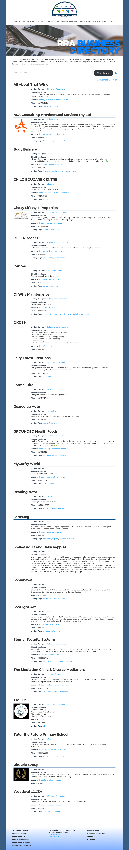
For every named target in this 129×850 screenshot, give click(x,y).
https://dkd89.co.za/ (47, 346)
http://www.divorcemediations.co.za (53, 685)
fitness (45, 171)
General (50, 389)
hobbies (51, 483)
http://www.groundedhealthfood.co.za (54, 449)
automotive (47, 423)
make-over (53, 286)
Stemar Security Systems (35, 639)
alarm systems (48, 661)
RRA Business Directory (90, 21)
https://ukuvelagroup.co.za (50, 780)
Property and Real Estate (57, 212)
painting (76, 314)
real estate (55, 230)
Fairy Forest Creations (32, 358)
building (46, 314)
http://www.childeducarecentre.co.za (54, 193)
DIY (51, 314)
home (54, 376)
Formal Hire (23, 385)
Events (50, 21)
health (50, 455)
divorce (56, 692)
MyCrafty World (27, 464)
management (59, 141)
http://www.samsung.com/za (50, 532)
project (69, 141)
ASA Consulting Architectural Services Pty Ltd (52, 115)
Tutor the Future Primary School (41, 734)
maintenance (59, 258)
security (69, 661)
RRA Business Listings (105, 80)
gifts (49, 106)
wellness (72, 171)
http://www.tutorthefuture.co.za (52, 750)
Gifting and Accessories (56, 89)
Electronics (63, 539)
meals (55, 455)
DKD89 (20, 322)
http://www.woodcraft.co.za (50, 805)
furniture (46, 811)
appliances (47, 539)
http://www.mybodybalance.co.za (52, 165)
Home (17, 21)
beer (45, 106)
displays (55, 539)
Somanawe (23, 580)
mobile (71, 539)
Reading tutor (25, 492)
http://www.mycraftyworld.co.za (52, 477)
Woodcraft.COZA (28, 792)
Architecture (48, 141)
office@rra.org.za (55, 834)
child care (47, 599)
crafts (45, 483)
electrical (57, 314)
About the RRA (28, 21)
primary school (58, 756)
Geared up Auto (27, 406)
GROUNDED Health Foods (36, 431)
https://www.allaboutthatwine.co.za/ (53, 100)
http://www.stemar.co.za (49, 655)
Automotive (51, 411)
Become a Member (69, 21)
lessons (55, 508)
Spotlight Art (25, 607)
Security (41, 21)
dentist (45, 286)
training (65, 171)
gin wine (54, 106)
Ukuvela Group (26, 765)
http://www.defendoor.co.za (50, 251)
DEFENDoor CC (26, 238)
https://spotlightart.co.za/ (49, 624)
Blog (57, 21)
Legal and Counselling (56, 674)
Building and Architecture (57, 119)
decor (45, 376)
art (44, 631)
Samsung (21, 517)
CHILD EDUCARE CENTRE (35, 179)
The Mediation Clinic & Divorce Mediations (49, 670)
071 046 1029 (54, 836)
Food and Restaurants (55, 436)
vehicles (56, 423)
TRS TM (20, 700)
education (47, 199)
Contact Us (107, 21)
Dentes (20, 266)
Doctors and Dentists (55, 271)
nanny (62, 599)
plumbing (85, 314)
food (45, 455)
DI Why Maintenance (31, 294)
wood (57, 811)
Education (51, 184)
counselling (47, 692)
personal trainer (55, 171)
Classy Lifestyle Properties (36, 208)
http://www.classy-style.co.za (50, 223)
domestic (55, 599)
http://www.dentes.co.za (49, 279)
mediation (64, 692)
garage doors (48, 258)
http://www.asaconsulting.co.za (51, 134)
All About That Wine (31, 84)
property (46, 230)
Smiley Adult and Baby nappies (40, 547)
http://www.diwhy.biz (47, 308)
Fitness (49, 154)
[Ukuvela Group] (21, 780)
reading (61, 508)
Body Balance (25, 149)
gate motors (60, 661)
